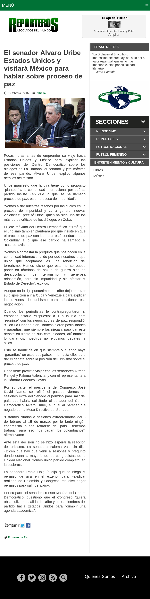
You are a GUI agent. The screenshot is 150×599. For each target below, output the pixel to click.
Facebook (21, 578)
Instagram (42, 578)
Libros (98, 170)
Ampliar (114, 34)
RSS (53, 578)
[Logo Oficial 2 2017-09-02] (119, 98)
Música (98, 176)
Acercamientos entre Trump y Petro (114, 31)
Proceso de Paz (18, 537)
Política (41, 92)
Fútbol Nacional (111, 147)
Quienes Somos (100, 576)
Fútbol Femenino (111, 154)
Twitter (32, 578)
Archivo (129, 576)
